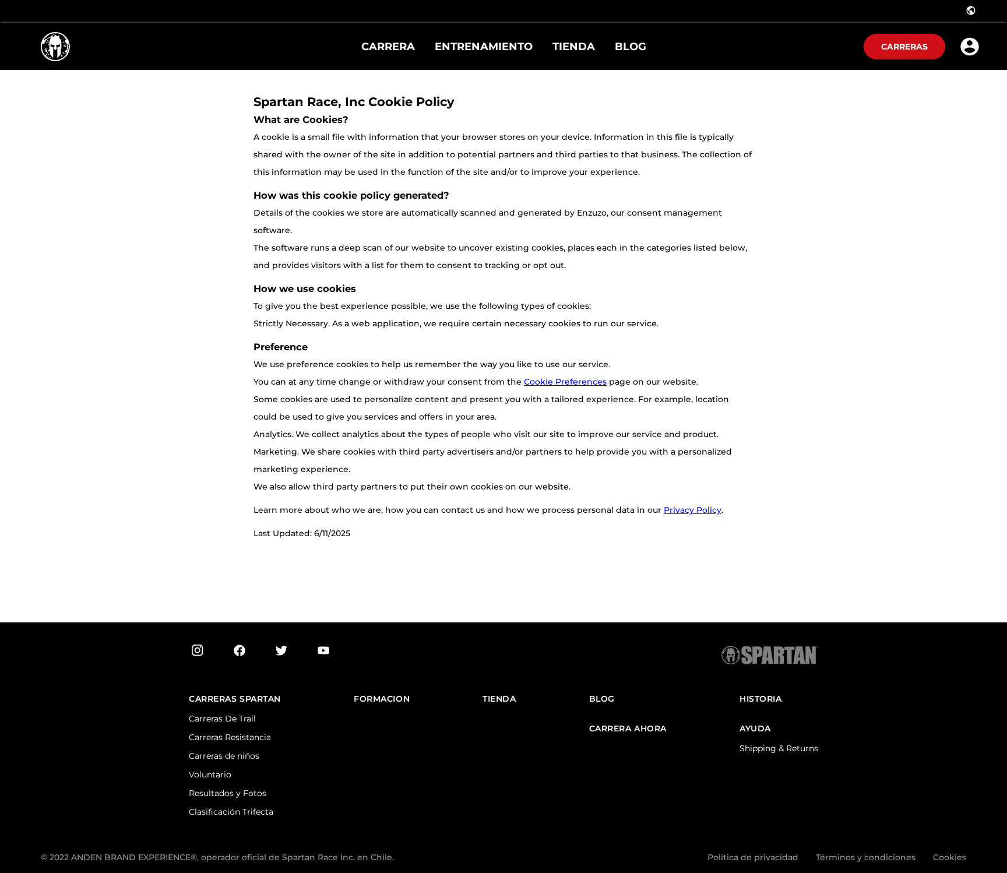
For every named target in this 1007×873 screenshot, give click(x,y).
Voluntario (210, 774)
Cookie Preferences (565, 381)
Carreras (904, 46)
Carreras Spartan (235, 699)
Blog (602, 699)
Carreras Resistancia (230, 737)
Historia (760, 699)
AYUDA (755, 729)
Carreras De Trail (222, 718)
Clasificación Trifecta (231, 812)
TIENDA (499, 699)
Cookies (949, 857)
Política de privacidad (752, 857)
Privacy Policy (692, 510)
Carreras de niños (224, 756)
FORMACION (382, 699)
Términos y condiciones (866, 857)
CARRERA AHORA (628, 729)
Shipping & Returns (779, 748)
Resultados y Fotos (227, 793)
